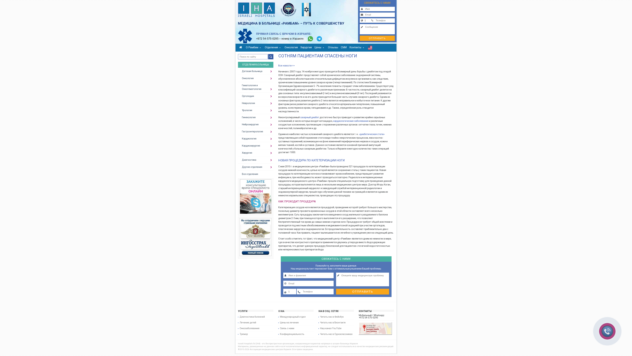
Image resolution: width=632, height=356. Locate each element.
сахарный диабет (309, 117)
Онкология (291, 47)
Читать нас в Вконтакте (333, 322)
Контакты (355, 47)
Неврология (248, 103)
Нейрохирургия (250, 124)
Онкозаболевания (249, 328)
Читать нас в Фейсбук (332, 316)
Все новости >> (286, 65)
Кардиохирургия (251, 145)
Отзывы (333, 47)
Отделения (271, 47)
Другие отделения (252, 167)
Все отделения (250, 174)
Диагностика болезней (252, 316)
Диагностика (249, 160)
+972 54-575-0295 (267, 38)
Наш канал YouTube (331, 328)
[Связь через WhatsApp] (310, 38)
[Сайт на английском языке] (370, 48)
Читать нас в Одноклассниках (336, 334)
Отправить (377, 38)
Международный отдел (293, 316)
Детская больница (252, 71)
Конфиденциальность (292, 334)
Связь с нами (287, 328)
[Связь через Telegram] (319, 38)
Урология (247, 110)
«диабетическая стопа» (372, 134)
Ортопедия (248, 96)
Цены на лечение (289, 322)
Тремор (244, 334)
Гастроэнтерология (252, 131)
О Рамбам (252, 47)
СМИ (344, 47)
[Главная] (241, 48)
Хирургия (306, 47)
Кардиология (249, 138)
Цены (317, 47)
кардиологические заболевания (351, 121)
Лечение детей (248, 322)
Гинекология (249, 117)
